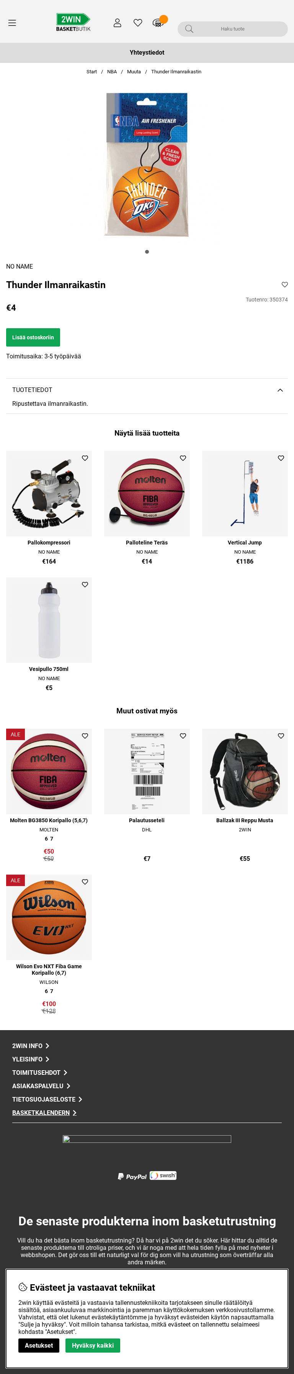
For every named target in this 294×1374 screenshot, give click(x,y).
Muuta (134, 72)
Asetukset (39, 1345)
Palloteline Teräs (147, 543)
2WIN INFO (27, 1046)
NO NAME (19, 266)
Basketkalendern (41, 1112)
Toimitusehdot (36, 1072)
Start (92, 72)
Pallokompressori (49, 543)
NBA (112, 72)
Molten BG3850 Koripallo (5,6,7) (49, 820)
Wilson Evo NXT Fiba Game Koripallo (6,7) (49, 969)
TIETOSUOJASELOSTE (43, 1099)
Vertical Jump (245, 543)
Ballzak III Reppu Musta (244, 820)
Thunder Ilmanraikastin (176, 72)
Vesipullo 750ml (49, 669)
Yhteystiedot (147, 52)
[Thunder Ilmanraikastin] (147, 252)
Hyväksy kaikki (93, 1345)
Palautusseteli (147, 820)
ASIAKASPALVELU (38, 1086)
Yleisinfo (27, 1059)
